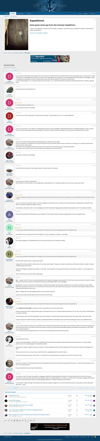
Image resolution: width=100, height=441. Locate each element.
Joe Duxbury (11, 397)
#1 (94, 73)
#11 (94, 211)
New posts (6, 16)
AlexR (10, 416)
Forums (13, 13)
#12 (94, 224)
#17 (94, 323)
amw (91, 406)
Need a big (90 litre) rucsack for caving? (21, 405)
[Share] (92, 73)
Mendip (21, 411)
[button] (25, 13)
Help (88, 436)
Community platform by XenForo (50, 439)
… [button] (10, 70)
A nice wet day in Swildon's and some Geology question (26, 410)
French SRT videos (14, 400)
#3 (94, 99)
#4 (94, 112)
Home (6, 13)
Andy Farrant (89, 411)
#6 (94, 139)
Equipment (23, 397)
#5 (94, 126)
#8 (94, 165)
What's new (20, 13)
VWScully (11, 411)
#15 (94, 277)
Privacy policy (83, 436)
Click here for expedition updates (39, 33)
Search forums (13, 16)
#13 (94, 238)
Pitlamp (10, 406)
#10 (94, 191)
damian (7, 67)
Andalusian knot (14, 395)
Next (16, 70)
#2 (94, 86)
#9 (94, 178)
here (31, 80)
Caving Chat (24, 401)
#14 (94, 251)
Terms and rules (75, 436)
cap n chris (90, 396)
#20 (94, 373)
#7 (94, 152)
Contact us (67, 436)
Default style (8, 436)
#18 (94, 336)
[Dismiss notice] (94, 20)
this (40, 355)
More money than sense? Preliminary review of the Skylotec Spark (29, 414)
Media (28, 13)
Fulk (91, 401)
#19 (94, 360)
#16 (94, 298)
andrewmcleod (12, 401)
